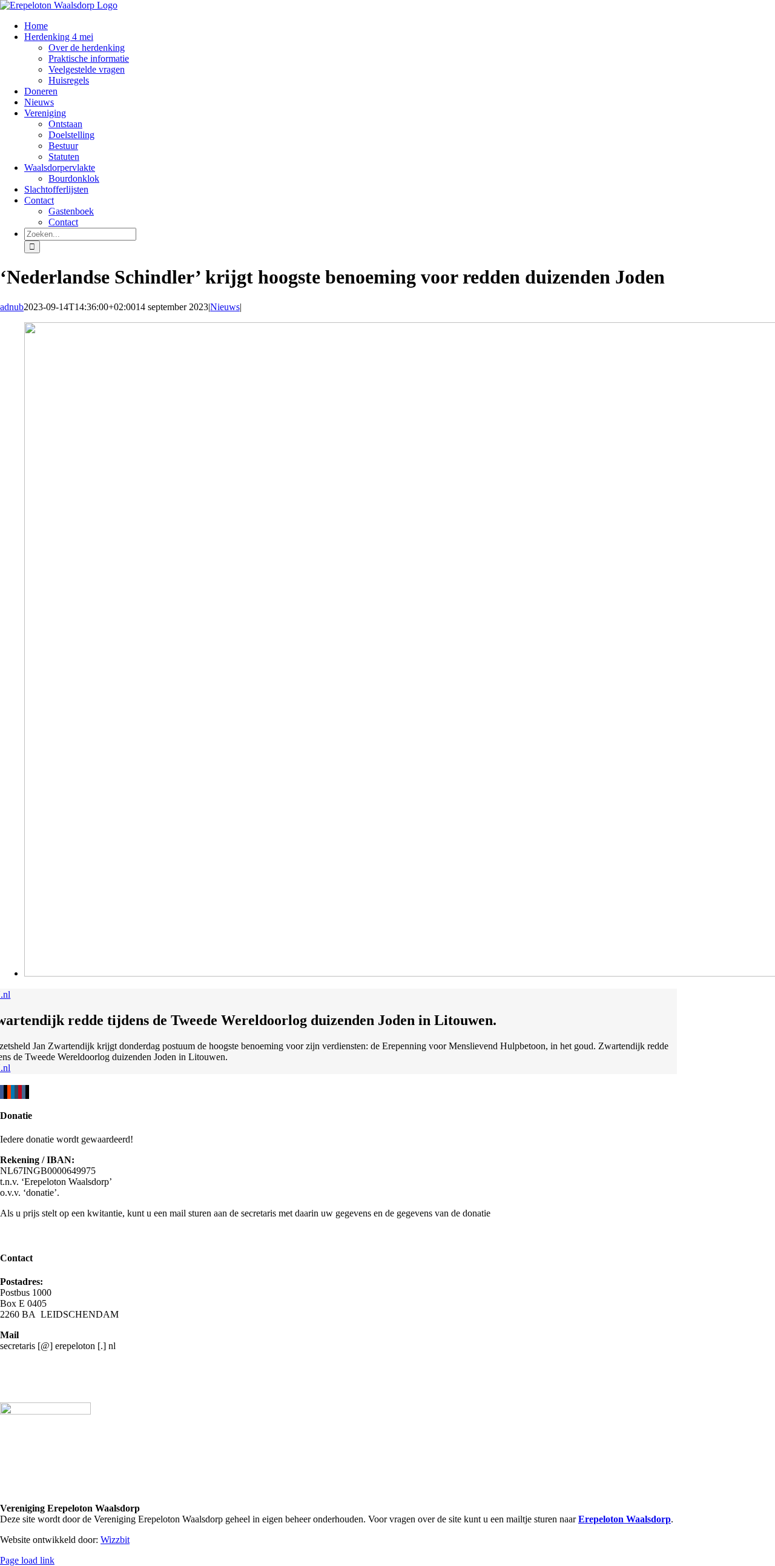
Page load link (27, 1560)
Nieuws (225, 307)
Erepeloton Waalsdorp (624, 1519)
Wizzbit (115, 1539)
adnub (12, 307)
